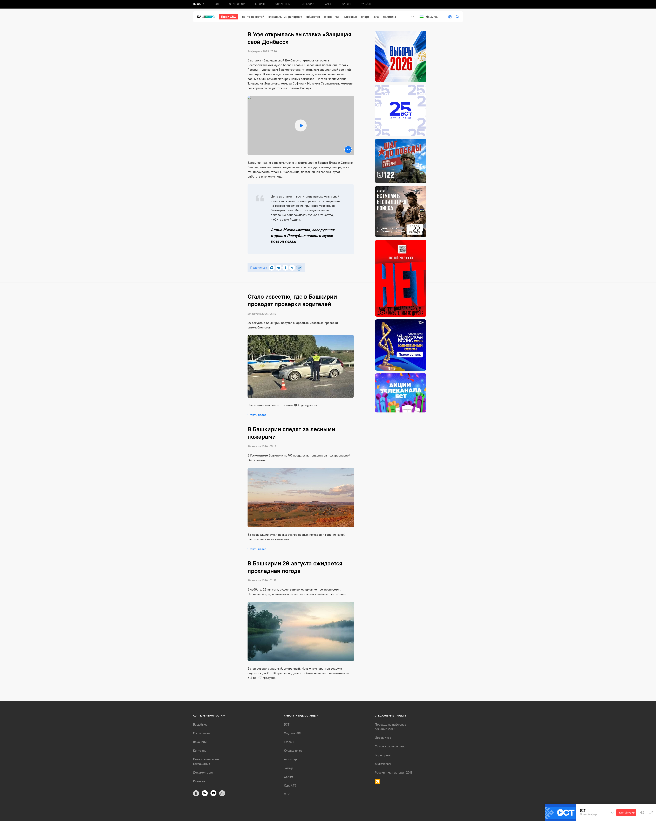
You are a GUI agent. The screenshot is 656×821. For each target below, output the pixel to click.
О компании (201, 733)
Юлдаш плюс (283, 4)
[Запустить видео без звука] (348, 149)
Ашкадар (308, 4)
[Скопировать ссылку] (299, 267)
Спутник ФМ (237, 4)
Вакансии (200, 742)
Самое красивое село (390, 746)
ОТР (287, 794)
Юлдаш (260, 4)
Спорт (365, 17)
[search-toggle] (457, 16)
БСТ (217, 4)
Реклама (199, 781)
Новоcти (198, 4)
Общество (313, 17)
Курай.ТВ (366, 4)
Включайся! (383, 764)
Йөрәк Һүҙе (383, 738)
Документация (203, 772)
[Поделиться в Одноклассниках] (285, 268)
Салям (346, 4)
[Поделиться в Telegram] (292, 268)
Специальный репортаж (285, 17)
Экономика (331, 17)
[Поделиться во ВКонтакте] (279, 268)
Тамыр (328, 4)
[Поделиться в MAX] (272, 268)
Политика (389, 17)
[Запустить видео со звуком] (300, 125)
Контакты (200, 751)
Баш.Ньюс (200, 724)
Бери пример (384, 755)
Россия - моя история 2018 (394, 772)
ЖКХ (376, 17)
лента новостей (253, 17)
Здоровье (350, 17)
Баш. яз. (432, 17)
